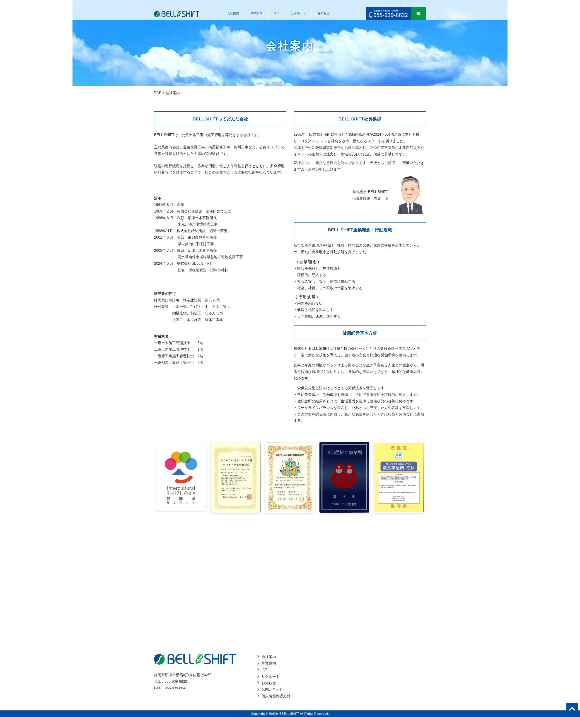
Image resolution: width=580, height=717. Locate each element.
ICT (276, 13)
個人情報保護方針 (275, 696)
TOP (158, 93)
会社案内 (233, 13)
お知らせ (323, 13)
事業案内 (257, 13)
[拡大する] (200, 450)
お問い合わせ (272, 689)
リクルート (298, 13)
